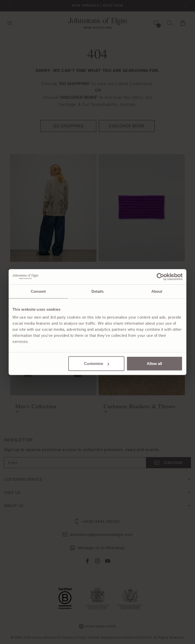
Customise (93, 363)
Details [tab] (97, 291)
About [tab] (156, 291)
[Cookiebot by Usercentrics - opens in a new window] (160, 276)
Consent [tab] (38, 291)
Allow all (154, 363)
